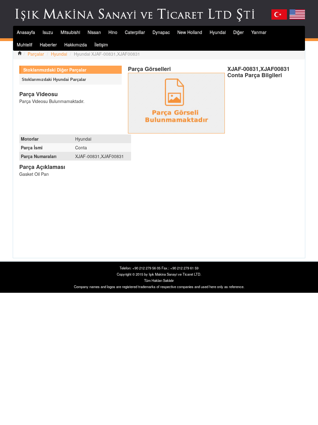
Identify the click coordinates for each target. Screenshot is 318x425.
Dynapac (161, 32)
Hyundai (218, 32)
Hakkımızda (75, 44)
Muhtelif (24, 44)
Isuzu (48, 32)
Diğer (238, 32)
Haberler (48, 44)
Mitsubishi (70, 32)
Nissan (94, 32)
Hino (112, 32)
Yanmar (258, 32)
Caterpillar (135, 32)
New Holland (189, 32)
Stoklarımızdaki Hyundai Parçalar (54, 79)
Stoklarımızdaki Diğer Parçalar (54, 70)
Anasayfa (26, 32)
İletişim (101, 44)
